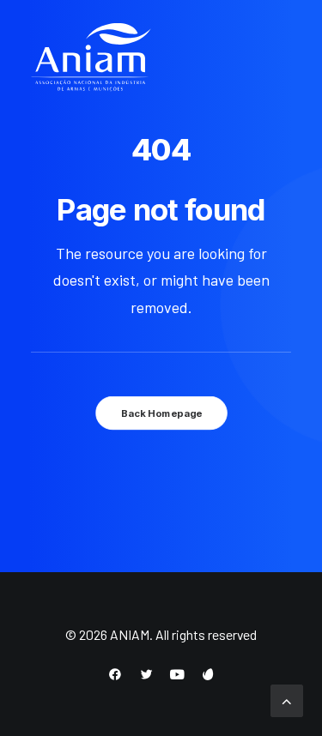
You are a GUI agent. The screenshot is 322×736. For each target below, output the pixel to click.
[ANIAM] (91, 57)
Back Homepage (160, 413)
